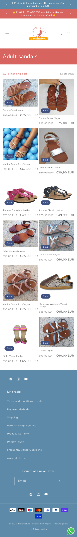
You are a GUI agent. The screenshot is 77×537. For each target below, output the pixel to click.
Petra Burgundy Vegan (14, 251)
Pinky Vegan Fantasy (14, 356)
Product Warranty (18, 433)
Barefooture (24, 523)
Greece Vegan (46, 350)
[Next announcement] (70, 5)
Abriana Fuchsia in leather (17, 210)
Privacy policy (40, 529)
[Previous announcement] (7, 5)
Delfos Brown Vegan (50, 118)
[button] (7, 33)
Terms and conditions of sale (24, 401)
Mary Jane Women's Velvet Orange (53, 305)
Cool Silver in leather (50, 167)
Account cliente (16, 458)
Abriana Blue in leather (51, 210)
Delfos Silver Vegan (49, 254)
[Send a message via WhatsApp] (71, 531)
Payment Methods (18, 409)
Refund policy (61, 523)
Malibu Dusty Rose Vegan (16, 164)
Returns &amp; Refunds (21, 425)
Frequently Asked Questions (24, 450)
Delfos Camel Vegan (13, 110)
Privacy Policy (15, 441)
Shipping (12, 417)
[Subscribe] (59, 481)
